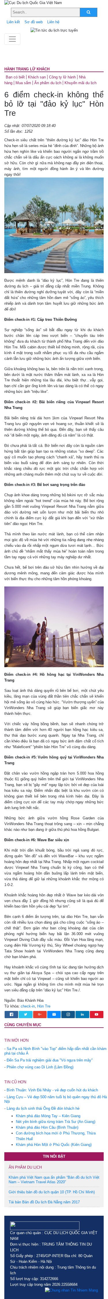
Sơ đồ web (33, 22)
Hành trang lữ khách (27, 69)
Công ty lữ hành (62, 77)
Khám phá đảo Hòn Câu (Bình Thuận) (47, 1127)
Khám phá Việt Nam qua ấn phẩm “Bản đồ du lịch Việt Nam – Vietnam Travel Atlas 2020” (54, 1179)
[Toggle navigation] (12, 39)
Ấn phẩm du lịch (47, 83)
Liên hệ (53, 22)
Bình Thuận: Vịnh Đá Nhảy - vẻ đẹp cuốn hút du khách (52, 1090)
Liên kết (13, 22)
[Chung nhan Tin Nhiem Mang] (71, 1290)
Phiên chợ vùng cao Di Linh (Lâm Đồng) (40, 1067)
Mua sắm (23, 83)
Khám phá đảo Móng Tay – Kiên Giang (48, 1116)
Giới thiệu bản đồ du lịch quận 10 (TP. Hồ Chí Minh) (52, 1192)
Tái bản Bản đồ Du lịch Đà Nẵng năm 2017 (44, 1202)
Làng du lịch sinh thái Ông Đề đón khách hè (43, 1108)
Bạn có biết (15, 77)
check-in (28, 1006)
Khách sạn (37, 77)
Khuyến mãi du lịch (80, 83)
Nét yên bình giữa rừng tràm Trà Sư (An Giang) (55, 1122)
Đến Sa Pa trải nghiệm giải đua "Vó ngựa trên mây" (50, 1060)
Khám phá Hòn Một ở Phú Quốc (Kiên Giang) (54, 1144)
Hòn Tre (43, 1006)
